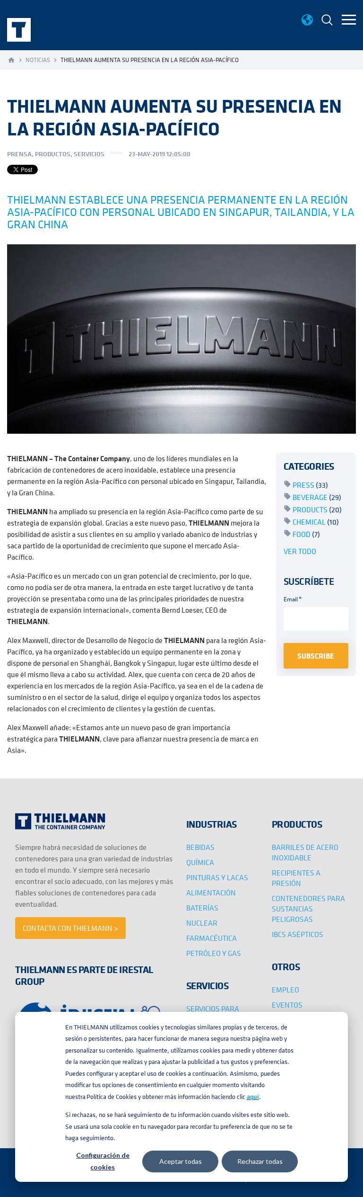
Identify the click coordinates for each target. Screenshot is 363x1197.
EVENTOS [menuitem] (287, 1005)
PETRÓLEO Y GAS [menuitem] (213, 953)
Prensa (19, 154)
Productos (52, 154)
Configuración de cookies (103, 1161)
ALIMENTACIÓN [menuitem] (211, 892)
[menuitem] (327, 21)
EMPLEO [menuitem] (285, 989)
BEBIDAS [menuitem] (200, 847)
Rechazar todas (260, 1161)
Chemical (316, 522)
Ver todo (300, 551)
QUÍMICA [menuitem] (200, 862)
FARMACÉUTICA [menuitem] (211, 938)
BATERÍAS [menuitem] (202, 907)
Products (317, 509)
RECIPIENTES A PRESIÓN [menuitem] (296, 877)
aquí (253, 1096)
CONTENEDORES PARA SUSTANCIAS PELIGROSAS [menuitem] (308, 908)
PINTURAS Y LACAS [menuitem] (217, 877)
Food (306, 534)
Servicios (89, 154)
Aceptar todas (180, 1161)
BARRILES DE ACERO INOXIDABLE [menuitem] (305, 852)
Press (310, 485)
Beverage (317, 497)
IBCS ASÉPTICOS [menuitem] (297, 934)
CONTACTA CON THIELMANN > (70, 928)
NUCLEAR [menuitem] (201, 923)
